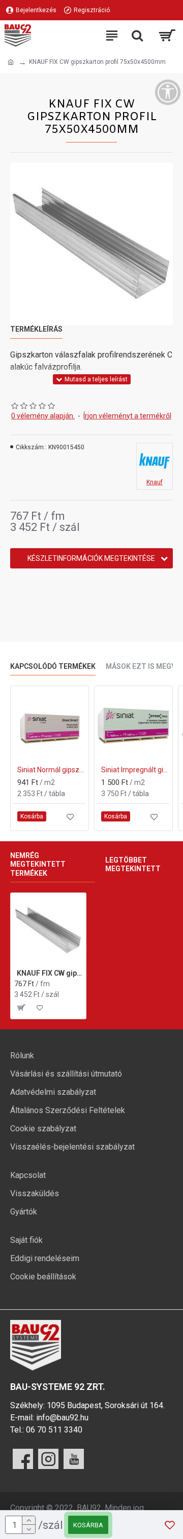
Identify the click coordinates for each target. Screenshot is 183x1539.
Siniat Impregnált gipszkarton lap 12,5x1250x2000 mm (135, 770)
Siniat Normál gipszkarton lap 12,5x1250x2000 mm (51, 770)
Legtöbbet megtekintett (133, 864)
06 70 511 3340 (54, 1430)
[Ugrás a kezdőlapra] (11, 62)
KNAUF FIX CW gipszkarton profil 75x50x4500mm (49, 973)
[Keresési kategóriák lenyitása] (137, 35)
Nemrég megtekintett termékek (38, 864)
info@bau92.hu (62, 1417)
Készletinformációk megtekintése (91, 558)
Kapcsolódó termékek (53, 666)
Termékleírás (36, 329)
